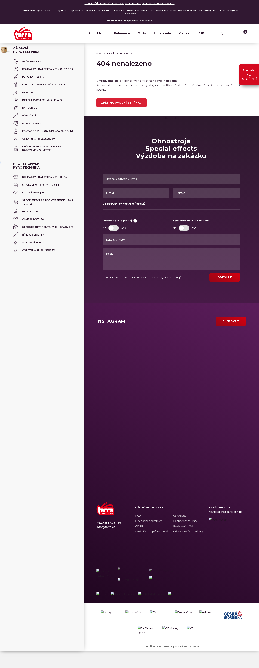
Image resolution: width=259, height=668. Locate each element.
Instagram (105, 543)
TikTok (123, 543)
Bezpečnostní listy (185, 521)
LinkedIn (111, 543)
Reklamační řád (183, 526)
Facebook (99, 543)
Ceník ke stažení (249, 74)
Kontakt (184, 33)
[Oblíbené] (236, 33)
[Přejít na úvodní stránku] (23, 33)
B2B (201, 33)
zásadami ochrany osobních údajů (162, 277)
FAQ (138, 515)
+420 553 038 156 (108, 522)
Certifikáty (179, 515)
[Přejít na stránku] (101, 594)
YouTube (117, 543)
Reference (122, 33)
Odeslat (224, 277)
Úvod (99, 53)
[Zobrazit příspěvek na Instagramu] (133, 351)
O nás (142, 33)
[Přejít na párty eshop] (227, 528)
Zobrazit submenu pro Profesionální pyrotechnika (76, 164)
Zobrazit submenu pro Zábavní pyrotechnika (76, 48)
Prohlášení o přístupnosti (151, 531)
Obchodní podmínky (148, 521)
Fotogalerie (162, 33)
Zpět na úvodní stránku (121, 102)
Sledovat (231, 321)
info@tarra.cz (105, 527)
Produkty (95, 33)
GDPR (139, 526)
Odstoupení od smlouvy (188, 531)
